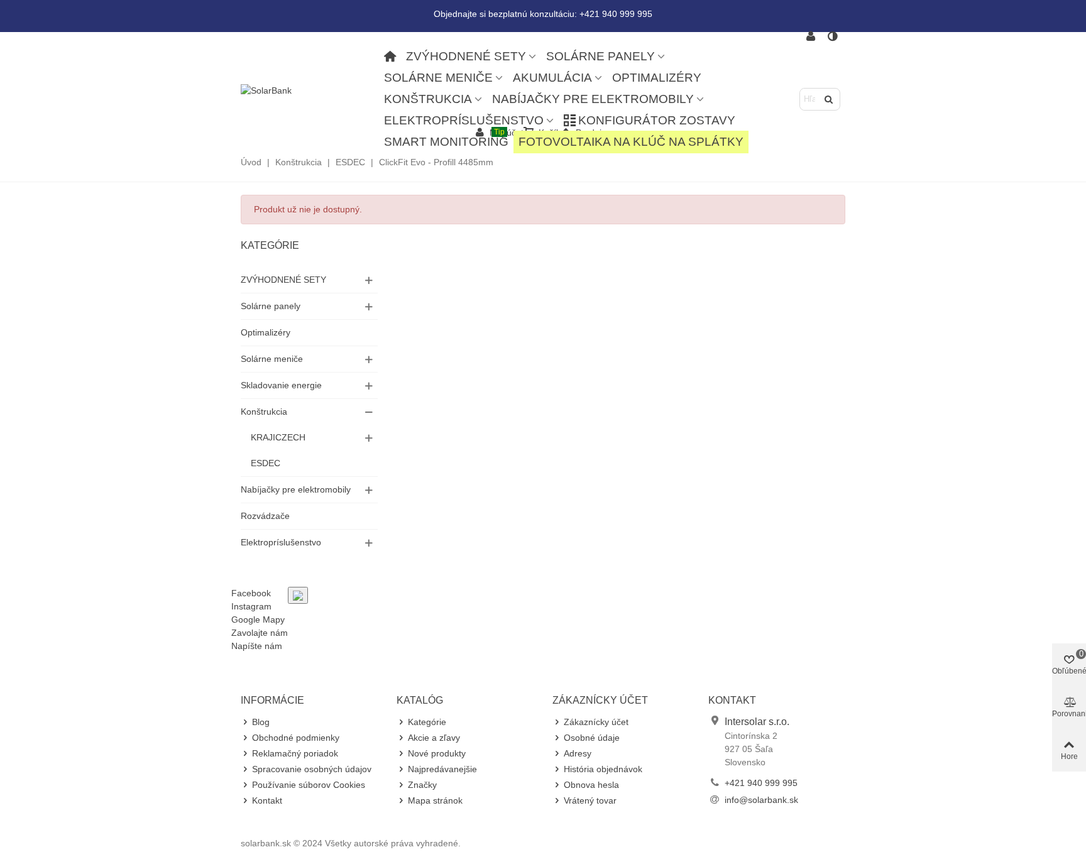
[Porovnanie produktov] (833, 36)
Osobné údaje (592, 738)
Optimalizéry (656, 77)
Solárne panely (600, 56)
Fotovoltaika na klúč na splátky (630, 141)
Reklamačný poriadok (295, 753)
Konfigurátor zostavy (656, 120)
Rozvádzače (265, 516)
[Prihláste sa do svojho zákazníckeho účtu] (810, 36)
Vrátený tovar (590, 800)
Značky (422, 785)
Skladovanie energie (281, 385)
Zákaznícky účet (596, 722)
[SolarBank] (310, 90)
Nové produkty (437, 753)
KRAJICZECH (278, 437)
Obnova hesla (591, 785)
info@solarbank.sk (761, 800)
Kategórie (270, 245)
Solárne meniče (438, 77)
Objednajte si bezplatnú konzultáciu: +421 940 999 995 (543, 14)
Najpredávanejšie (442, 769)
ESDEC (265, 463)
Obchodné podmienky (295, 738)
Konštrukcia (428, 99)
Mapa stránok (435, 800)
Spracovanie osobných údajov (311, 769)
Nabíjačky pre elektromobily (593, 99)
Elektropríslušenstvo (464, 120)
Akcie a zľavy (434, 738)
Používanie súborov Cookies (308, 785)
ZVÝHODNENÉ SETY (466, 56)
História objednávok (603, 769)
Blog (261, 722)
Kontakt (267, 800)
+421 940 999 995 (761, 783)
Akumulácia (552, 77)
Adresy (577, 753)
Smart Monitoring (446, 139)
